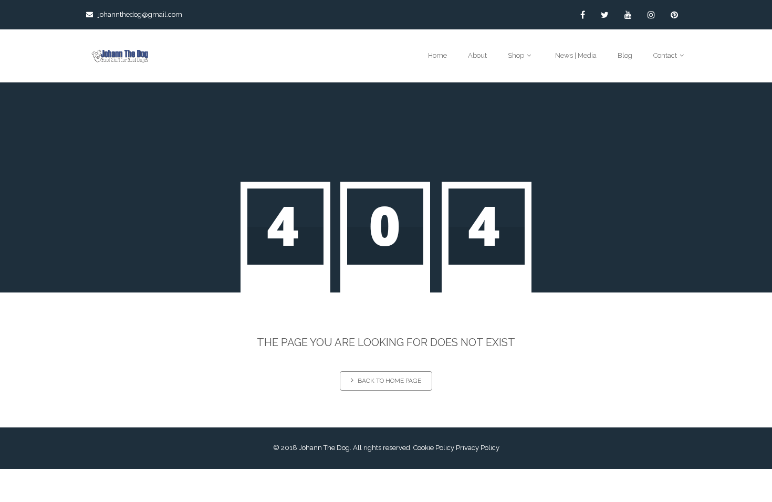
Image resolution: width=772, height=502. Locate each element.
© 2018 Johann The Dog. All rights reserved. (342, 448)
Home (437, 55)
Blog (625, 55)
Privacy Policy (477, 448)
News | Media (576, 55)
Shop (517, 55)
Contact (666, 55)
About (477, 55)
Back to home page (389, 380)
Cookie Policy (433, 448)
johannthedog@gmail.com (140, 14)
